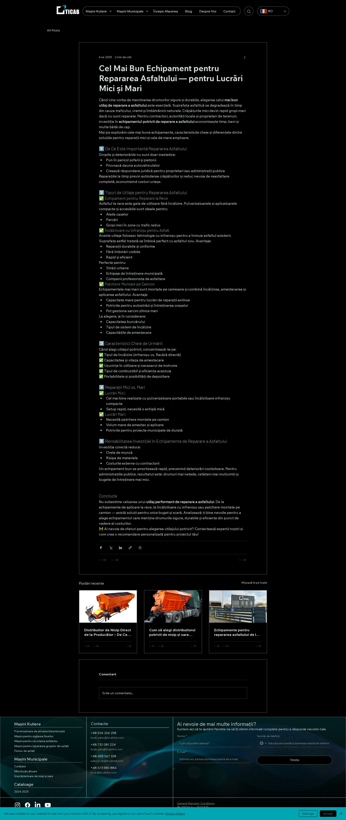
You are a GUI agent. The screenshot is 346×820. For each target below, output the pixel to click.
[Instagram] (17, 805)
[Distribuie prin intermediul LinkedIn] (120, 548)
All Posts (53, 30)
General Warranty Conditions (196, 803)
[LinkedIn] (37, 805)
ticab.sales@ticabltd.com (107, 737)
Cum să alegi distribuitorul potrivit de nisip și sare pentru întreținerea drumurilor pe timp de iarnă (173, 632)
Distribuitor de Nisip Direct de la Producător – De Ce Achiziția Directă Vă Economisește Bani (107, 632)
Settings (308, 813)
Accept (328, 813)
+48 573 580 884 (104, 768)
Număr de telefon (268, 736)
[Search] (248, 11)
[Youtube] (47, 805)
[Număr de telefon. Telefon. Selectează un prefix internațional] (263, 743)
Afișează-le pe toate (254, 582)
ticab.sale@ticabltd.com (106, 749)
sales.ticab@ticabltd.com (107, 761)
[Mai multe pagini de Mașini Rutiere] (111, 11)
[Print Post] (140, 548)
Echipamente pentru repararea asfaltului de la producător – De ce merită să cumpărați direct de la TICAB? (236, 632)
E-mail (182, 752)
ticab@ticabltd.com (104, 772)
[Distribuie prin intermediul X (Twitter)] (111, 548)
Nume (182, 736)
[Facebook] (27, 805)
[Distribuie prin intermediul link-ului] (130, 548)
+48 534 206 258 (103, 733)
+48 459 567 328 (103, 756)
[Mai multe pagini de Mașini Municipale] (147, 11)
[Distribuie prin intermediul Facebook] (101, 548)
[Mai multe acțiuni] (244, 57)
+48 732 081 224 (103, 744)
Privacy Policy (175, 813)
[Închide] (341, 813)
